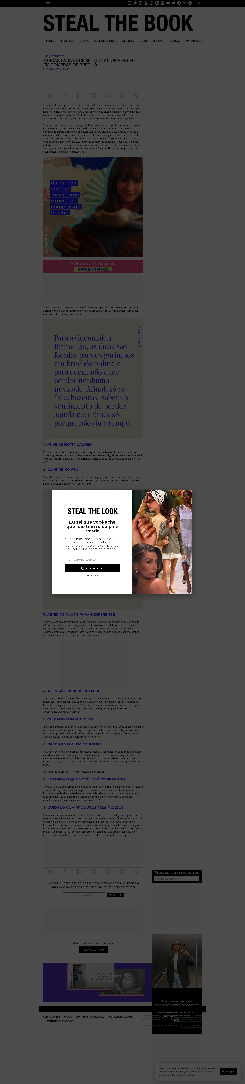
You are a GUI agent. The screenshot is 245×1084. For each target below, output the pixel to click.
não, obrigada (92, 575)
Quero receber (92, 568)
